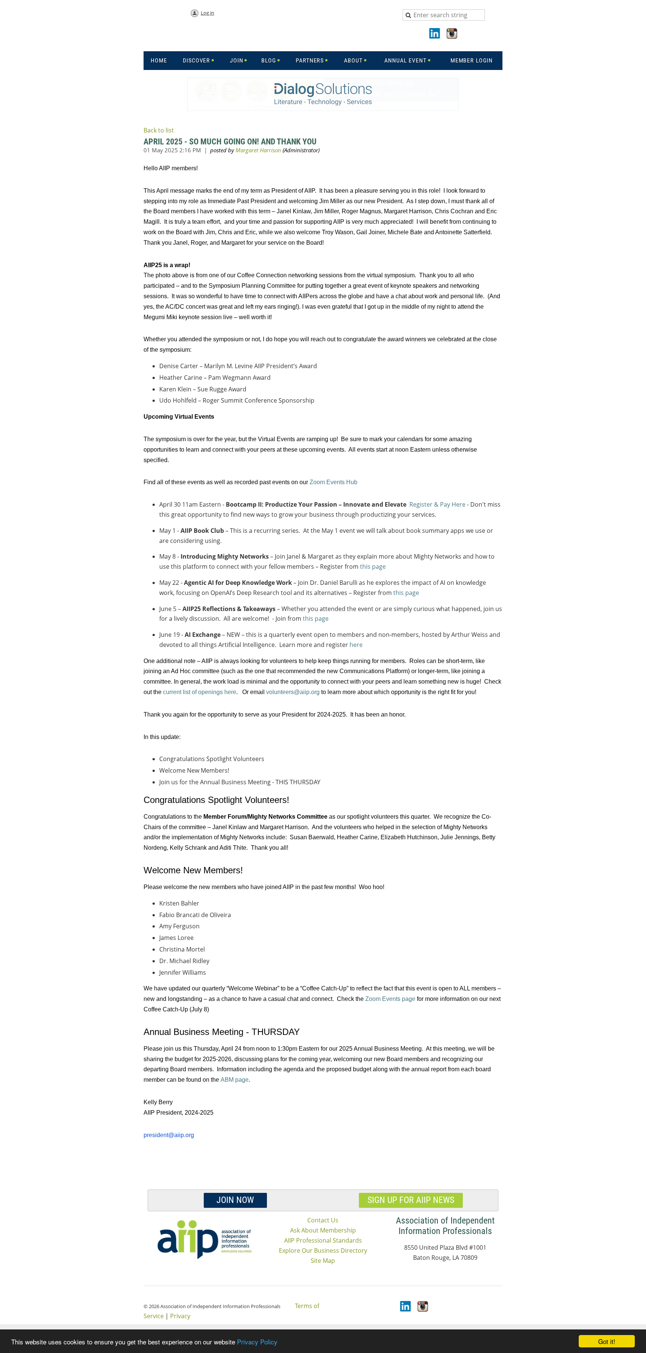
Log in (207, 12)
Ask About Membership (323, 1230)
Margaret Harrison (258, 150)
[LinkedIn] (435, 34)
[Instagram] (452, 34)
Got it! (606, 1341)
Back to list (159, 130)
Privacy (180, 1316)
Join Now (235, 1200)
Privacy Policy (257, 1341)
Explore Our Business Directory (323, 1250)
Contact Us (322, 1220)
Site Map (323, 1260)
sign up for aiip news (410, 1200)
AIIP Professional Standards (323, 1240)
